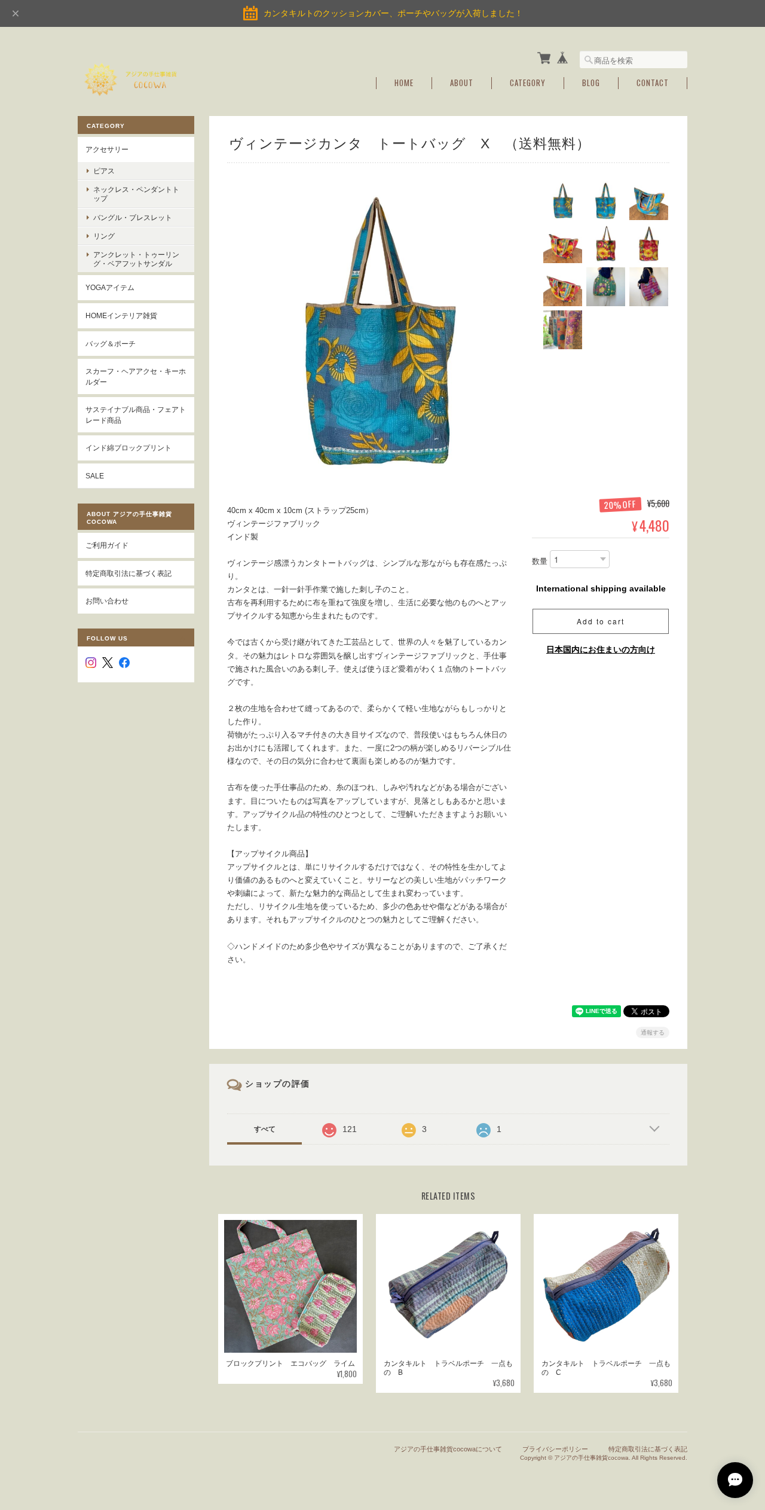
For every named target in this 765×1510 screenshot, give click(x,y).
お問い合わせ (106, 601)
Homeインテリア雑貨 (121, 315)
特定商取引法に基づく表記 (128, 573)
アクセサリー (106, 149)
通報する (653, 1032)
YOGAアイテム (109, 287)
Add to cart (601, 621)
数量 (539, 561)
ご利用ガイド (106, 545)
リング (104, 236)
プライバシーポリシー (555, 1449)
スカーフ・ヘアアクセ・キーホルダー (135, 376)
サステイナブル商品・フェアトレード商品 (135, 414)
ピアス (104, 171)
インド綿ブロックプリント (128, 448)
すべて (265, 1129)
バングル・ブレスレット (132, 217)
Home (404, 83)
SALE (94, 476)
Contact (653, 83)
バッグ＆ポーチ (110, 343)
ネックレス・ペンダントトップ (136, 193)
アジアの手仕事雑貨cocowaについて (448, 1449)
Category (528, 83)
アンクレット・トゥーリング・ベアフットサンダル (136, 259)
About (461, 83)
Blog (591, 83)
